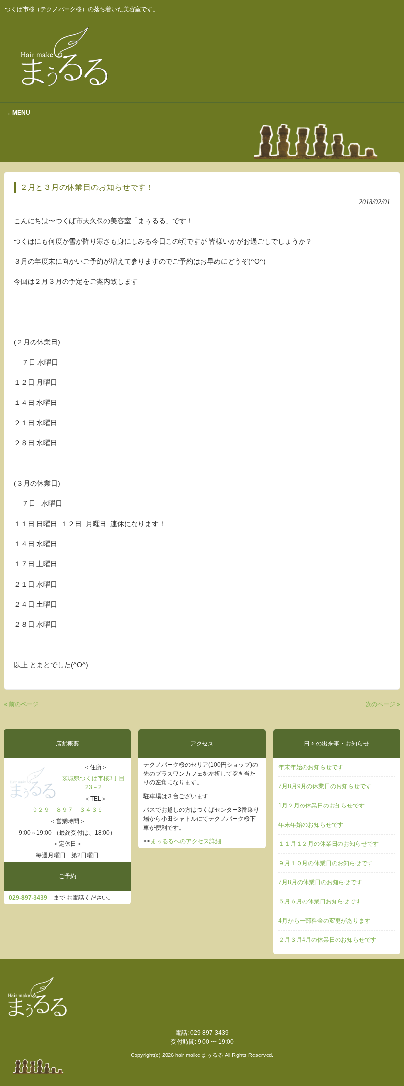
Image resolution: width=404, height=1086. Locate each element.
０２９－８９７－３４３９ (67, 810)
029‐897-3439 (28, 897)
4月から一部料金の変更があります (324, 920)
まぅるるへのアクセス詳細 (185, 841)
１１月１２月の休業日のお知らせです (328, 843)
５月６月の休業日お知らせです (319, 901)
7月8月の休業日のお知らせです (320, 882)
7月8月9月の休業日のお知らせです (324, 786)
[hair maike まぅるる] (66, 91)
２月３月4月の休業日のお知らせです (327, 939)
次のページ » (383, 704)
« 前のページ (21, 704)
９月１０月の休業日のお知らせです (325, 863)
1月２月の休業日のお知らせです (321, 805)
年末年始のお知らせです (310, 767)
